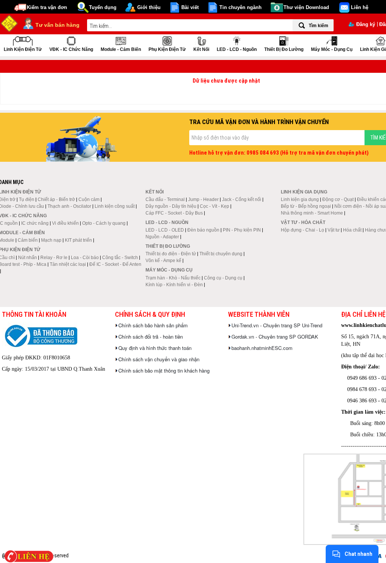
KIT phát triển (78, 240)
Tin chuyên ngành (240, 7)
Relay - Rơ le (53, 257)
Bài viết (190, 7)
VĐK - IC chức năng (71, 49)
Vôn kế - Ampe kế (163, 260)
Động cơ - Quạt (338, 199)
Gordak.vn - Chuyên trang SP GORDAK (274, 336)
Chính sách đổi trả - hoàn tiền (150, 336)
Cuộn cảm (89, 199)
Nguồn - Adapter (162, 236)
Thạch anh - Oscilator (69, 206)
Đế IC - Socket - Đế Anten (115, 264)
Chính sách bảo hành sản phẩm (153, 325)
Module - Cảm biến (121, 49)
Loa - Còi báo (85, 257)
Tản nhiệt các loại (68, 264)
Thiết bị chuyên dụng (220, 253)
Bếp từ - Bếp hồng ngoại (306, 206)
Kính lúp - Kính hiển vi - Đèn (174, 284)
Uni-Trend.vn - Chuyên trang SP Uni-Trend (276, 325)
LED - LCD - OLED (165, 230)
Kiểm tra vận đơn (47, 7)
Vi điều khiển (65, 223)
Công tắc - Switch (120, 257)
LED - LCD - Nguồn (237, 49)
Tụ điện (26, 199)
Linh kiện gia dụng (300, 199)
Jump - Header (203, 199)
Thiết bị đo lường (283, 49)
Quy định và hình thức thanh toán (154, 347)
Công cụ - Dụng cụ (223, 278)
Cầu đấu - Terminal (165, 199)
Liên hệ (359, 7)
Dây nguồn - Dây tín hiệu (171, 206)
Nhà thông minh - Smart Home (312, 213)
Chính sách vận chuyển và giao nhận (158, 359)
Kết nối (201, 49)
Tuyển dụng (102, 7)
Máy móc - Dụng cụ (331, 49)
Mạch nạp (51, 240)
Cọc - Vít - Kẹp (214, 206)
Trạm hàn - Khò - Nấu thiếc (173, 278)
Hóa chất (352, 230)
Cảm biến (28, 240)
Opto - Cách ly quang (104, 223)
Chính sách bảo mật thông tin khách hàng (164, 370)
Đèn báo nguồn (203, 230)
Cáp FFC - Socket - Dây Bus (174, 213)
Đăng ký (365, 24)
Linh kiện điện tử (23, 49)
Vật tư (334, 230)
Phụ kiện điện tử (167, 49)
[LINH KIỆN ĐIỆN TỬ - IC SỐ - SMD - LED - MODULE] (9, 22)
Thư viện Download (306, 7)
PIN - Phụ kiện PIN (242, 230)
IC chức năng (35, 223)
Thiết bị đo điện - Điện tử (171, 253)
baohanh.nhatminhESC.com (262, 347)
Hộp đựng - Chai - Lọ (302, 230)
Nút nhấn (27, 257)
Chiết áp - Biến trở (56, 199)
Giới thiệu (149, 7)
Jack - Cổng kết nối (241, 199)
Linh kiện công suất (115, 206)
